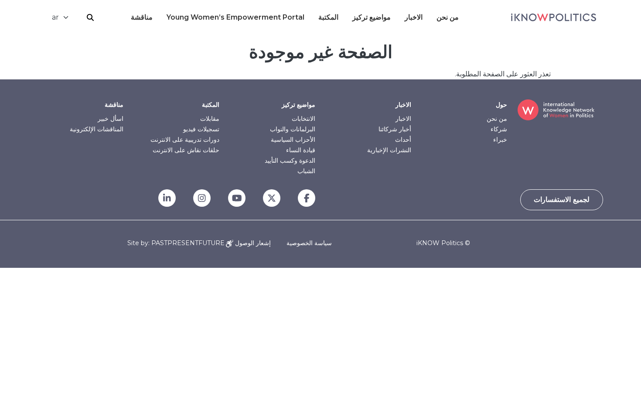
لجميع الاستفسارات (562, 199)
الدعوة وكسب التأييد (290, 160)
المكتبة (328, 17)
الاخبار (414, 17)
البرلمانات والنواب (292, 129)
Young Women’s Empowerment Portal (235, 17)
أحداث (403, 140)
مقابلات (209, 119)
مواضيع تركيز (371, 17)
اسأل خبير (110, 119)
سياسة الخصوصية (309, 243)
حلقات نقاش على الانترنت (186, 150)
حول (501, 105)
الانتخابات (303, 119)
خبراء (500, 140)
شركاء (499, 129)
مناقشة (142, 17)
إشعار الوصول (252, 243)
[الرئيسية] (553, 17)
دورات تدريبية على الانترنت (184, 140)
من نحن (447, 17)
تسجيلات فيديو (201, 129)
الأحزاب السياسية (293, 140)
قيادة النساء (300, 150)
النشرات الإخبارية (389, 150)
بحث (90, 17)
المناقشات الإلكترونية (96, 129)
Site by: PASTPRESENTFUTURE (176, 243)
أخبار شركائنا (394, 129)
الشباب (306, 171)
